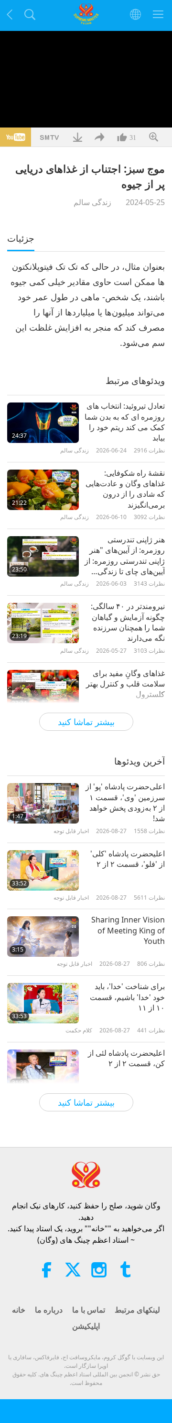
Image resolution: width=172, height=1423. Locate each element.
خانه (18, 1310)
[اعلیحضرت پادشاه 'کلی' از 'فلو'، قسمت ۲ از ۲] (43, 870)
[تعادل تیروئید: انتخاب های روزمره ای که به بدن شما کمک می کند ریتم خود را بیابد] (43, 422)
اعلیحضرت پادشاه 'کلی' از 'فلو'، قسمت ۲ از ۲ (127, 858)
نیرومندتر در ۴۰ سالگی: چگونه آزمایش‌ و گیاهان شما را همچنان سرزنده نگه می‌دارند (128, 622)
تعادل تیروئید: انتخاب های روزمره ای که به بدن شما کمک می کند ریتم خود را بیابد (125, 422)
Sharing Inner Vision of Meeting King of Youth (128, 930)
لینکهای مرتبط (137, 1310)
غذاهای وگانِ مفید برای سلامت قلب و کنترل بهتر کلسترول (125, 684)
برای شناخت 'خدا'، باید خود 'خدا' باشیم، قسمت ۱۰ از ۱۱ (127, 997)
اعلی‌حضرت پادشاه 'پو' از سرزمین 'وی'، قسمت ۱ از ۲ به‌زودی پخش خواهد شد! (125, 802)
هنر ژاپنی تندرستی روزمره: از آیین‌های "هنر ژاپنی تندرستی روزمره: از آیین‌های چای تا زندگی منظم (125, 555)
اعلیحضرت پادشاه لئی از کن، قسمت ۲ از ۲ (126, 1058)
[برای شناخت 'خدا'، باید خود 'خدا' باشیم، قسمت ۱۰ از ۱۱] (43, 1003)
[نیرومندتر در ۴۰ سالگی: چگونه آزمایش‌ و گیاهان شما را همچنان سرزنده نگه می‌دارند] (43, 623)
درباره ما (49, 1310)
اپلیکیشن (86, 1326)
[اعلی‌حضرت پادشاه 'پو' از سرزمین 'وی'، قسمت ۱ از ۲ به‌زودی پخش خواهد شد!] (43, 803)
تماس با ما (88, 1310)
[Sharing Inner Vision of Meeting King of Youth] (43, 936)
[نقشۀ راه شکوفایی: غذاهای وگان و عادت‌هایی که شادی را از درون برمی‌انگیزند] (43, 490)
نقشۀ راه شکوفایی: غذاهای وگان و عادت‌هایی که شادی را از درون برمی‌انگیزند (125, 489)
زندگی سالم (92, 202)
